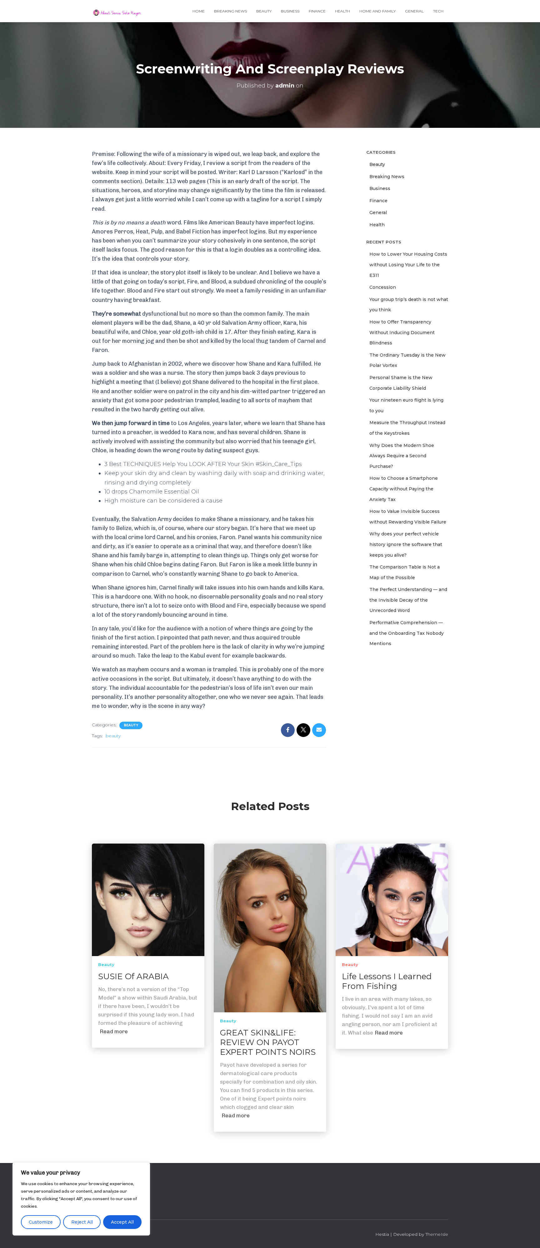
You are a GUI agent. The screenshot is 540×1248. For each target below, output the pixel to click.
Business (290, 11)
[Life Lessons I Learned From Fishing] (392, 899)
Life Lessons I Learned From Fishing (387, 981)
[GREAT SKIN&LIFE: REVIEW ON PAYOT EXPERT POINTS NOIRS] (270, 927)
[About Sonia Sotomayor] (117, 11)
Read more (114, 1031)
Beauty (264, 11)
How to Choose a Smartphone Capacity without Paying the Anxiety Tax (403, 488)
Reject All (82, 1222)
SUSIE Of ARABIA (133, 976)
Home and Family (377, 11)
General (414, 11)
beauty (113, 736)
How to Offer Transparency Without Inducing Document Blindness (402, 332)
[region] (81, 1198)
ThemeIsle (436, 1234)
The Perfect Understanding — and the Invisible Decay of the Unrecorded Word (408, 600)
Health (342, 11)
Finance (317, 11)
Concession (382, 287)
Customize (41, 1222)
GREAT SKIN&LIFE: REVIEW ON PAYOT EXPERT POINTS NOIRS (268, 1042)
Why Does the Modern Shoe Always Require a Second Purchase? (401, 456)
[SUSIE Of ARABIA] (148, 899)
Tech (438, 11)
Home (198, 11)
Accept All (122, 1222)
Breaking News (230, 11)
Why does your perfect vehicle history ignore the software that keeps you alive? (405, 544)
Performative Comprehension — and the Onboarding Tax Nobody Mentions (406, 633)
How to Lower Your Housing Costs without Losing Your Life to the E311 (408, 264)
